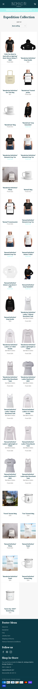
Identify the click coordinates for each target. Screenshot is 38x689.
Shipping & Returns (8, 639)
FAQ (3, 633)
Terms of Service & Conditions (11, 641)
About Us (5, 627)
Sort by (19, 22)
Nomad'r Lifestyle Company (13, 679)
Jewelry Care (6, 636)
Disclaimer (5, 630)
